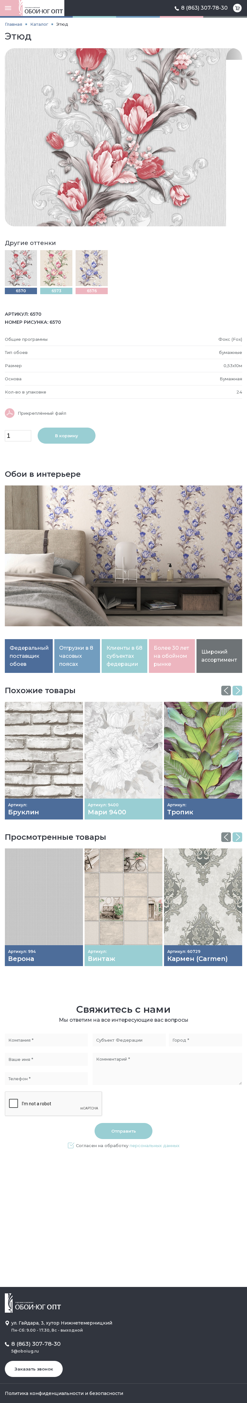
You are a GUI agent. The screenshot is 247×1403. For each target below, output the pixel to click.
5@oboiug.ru (25, 1351)
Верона (21, 959)
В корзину (66, 435)
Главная (13, 24)
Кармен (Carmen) (197, 959)
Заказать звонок (33, 1368)
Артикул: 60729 (183, 951)
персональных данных (154, 1145)
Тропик (180, 812)
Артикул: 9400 (103, 804)
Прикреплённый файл (42, 413)
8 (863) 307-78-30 (204, 8)
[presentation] (226, 690)
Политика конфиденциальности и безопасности (64, 1393)
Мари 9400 (107, 812)
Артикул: (17, 804)
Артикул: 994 (22, 951)
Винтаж (101, 959)
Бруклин (23, 812)
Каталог (39, 24)
